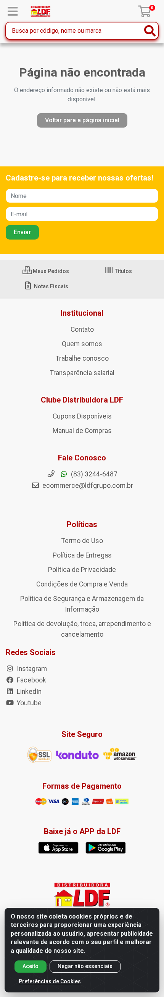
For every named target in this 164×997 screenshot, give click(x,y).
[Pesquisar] (150, 30)
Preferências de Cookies (50, 981)
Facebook (30, 680)
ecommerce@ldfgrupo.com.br (87, 485)
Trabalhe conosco (82, 358)
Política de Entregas (82, 555)
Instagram (31, 669)
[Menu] (12, 11)
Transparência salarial (82, 373)
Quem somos (82, 344)
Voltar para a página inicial (82, 120)
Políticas (82, 524)
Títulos (123, 271)
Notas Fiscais (50, 286)
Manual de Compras (82, 431)
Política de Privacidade (82, 570)
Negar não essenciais (85, 966)
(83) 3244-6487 (93, 474)
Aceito (31, 966)
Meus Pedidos (50, 271)
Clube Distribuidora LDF (82, 399)
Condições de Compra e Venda (82, 584)
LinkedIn (28, 691)
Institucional (82, 313)
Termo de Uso (82, 541)
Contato (82, 329)
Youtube (28, 703)
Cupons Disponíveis (82, 416)
